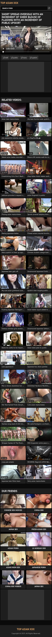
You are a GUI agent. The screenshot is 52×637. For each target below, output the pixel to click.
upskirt (34, 58)
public (15, 58)
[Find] (49, 8)
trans (25, 58)
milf (6, 58)
